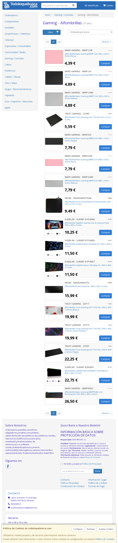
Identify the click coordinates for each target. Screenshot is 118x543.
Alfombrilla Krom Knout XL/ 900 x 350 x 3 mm (86, 286)
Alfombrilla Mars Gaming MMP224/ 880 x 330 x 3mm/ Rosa (87, 160)
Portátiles (9, 27)
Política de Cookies (104, 539)
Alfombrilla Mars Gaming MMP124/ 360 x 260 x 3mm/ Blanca (87, 97)
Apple (7, 107)
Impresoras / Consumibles (18, 46)
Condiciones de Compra (72, 486)
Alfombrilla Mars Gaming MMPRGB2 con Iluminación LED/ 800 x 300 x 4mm (83, 393)
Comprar (105, 63)
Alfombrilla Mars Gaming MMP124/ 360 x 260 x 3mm (87, 76)
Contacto (65, 479)
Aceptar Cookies (106, 529)
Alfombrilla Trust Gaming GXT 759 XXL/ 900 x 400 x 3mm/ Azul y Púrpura (88, 329)
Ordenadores (11, 15)
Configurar (78, 529)
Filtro (50, 32)
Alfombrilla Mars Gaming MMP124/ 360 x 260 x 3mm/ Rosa (87, 55)
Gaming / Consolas (14, 58)
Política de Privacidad (92, 457)
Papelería (9, 95)
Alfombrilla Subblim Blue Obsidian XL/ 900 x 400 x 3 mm (88, 245)
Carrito (109, 5)
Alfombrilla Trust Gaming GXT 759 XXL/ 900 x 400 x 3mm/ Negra (88, 350)
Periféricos (10, 70)
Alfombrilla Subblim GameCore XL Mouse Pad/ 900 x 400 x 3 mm (87, 224)
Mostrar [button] (105, 41)
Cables (8, 64)
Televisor (9, 39)
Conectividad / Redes (15, 52)
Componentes (12, 21)
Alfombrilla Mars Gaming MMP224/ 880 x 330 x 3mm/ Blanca (87, 181)
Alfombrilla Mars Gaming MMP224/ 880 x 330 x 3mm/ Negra (87, 139)
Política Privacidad (70, 482)
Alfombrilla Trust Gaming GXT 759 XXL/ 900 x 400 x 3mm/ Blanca (88, 308)
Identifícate (93, 5)
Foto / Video (11, 83)
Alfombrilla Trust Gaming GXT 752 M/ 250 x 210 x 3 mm (88, 118)
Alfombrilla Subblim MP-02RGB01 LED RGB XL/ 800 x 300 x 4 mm (86, 371)
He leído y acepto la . (83, 464)
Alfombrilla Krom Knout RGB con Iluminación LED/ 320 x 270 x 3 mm (88, 202)
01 (54, 41)
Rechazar (91, 529)
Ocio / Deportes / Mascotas (19, 101)
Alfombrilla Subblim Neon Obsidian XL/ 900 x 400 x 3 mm (88, 266)
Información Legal (97, 479)
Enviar (97, 471)
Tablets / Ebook (12, 76)
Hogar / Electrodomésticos (18, 89)
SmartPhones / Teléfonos (17, 33)
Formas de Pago (96, 486)
